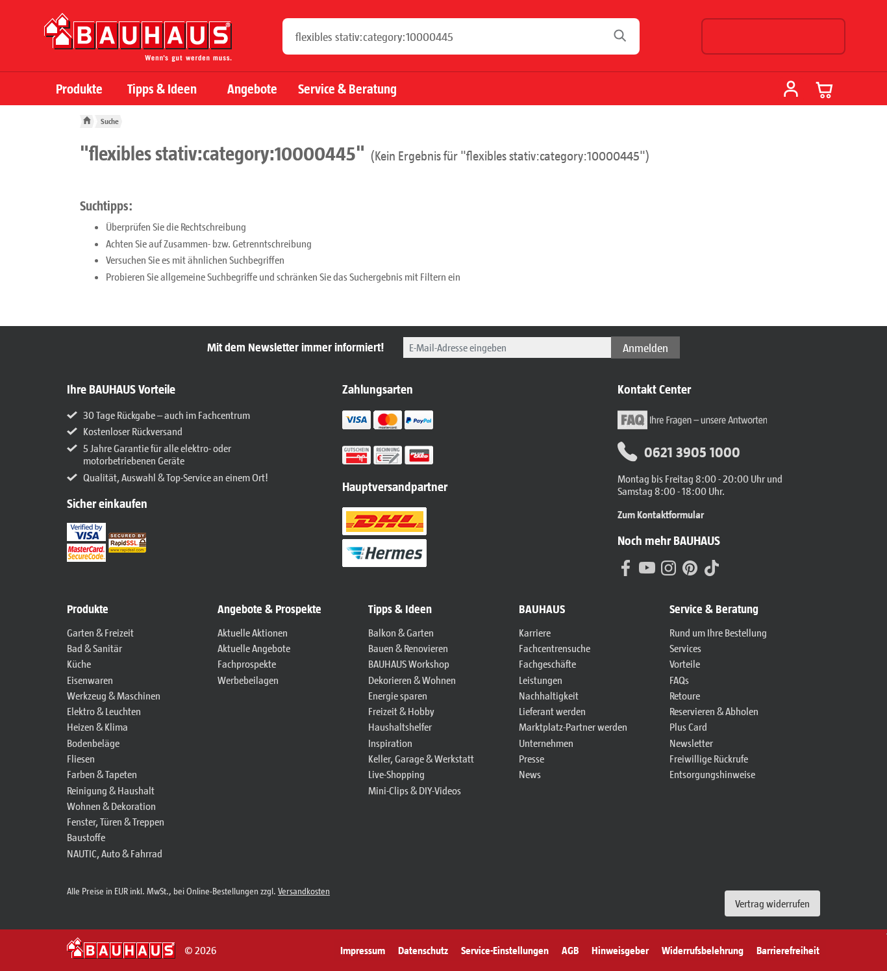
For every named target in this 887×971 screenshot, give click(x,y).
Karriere (535, 632)
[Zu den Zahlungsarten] (404, 454)
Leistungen (540, 680)
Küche (79, 663)
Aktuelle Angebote (254, 648)
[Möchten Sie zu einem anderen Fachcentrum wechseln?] (773, 36)
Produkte (79, 89)
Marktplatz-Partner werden (573, 726)
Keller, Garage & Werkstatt (421, 758)
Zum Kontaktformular (661, 514)
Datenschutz (423, 950)
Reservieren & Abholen (713, 711)
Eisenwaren (90, 680)
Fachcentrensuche (554, 648)
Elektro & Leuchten (104, 711)
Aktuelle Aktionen (253, 632)
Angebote (252, 89)
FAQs (679, 680)
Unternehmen (546, 743)
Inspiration (390, 743)
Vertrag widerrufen (772, 903)
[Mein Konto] (791, 90)
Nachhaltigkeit (549, 695)
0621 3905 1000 (692, 451)
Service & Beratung (347, 89)
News (530, 774)
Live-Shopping (396, 774)
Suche (110, 121)
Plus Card (688, 726)
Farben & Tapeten (102, 774)
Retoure (684, 695)
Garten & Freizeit (100, 632)
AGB (570, 950)
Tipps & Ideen (162, 89)
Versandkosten (304, 890)
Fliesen (81, 758)
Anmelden (645, 347)
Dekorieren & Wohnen (412, 680)
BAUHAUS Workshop (408, 663)
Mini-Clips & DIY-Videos (414, 790)
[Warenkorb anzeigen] (825, 90)
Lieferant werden (552, 711)
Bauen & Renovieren (408, 648)
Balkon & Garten (401, 632)
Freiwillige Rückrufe (708, 758)
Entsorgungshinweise (712, 774)
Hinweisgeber (620, 950)
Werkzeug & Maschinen (113, 695)
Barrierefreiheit (787, 950)
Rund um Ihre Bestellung (718, 632)
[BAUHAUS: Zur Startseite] (138, 42)
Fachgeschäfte (547, 663)
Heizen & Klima (97, 726)
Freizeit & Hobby (401, 711)
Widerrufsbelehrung (702, 950)
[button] (136, 609)
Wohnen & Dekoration (111, 806)
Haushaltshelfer (400, 726)
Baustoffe (86, 837)
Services (685, 648)
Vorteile (684, 663)
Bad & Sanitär (94, 648)
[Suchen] (623, 36)
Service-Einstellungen (505, 950)
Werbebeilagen (248, 680)
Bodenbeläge (93, 743)
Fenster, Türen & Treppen (115, 821)
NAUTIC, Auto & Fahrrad (114, 853)
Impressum (362, 950)
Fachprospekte (247, 663)
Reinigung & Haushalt (111, 790)
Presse (531, 758)
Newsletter (691, 743)
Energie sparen (397, 695)
